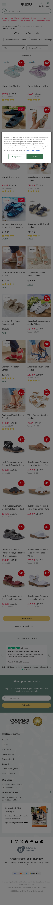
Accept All (35, 157)
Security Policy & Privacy (33, 150)
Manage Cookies (17, 157)
